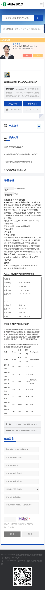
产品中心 (24, 29)
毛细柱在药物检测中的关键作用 (18, 162)
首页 (16, 29)
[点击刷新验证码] (23, 519)
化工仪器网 (31, 561)
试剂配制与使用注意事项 (15, 170)
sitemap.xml (11, 561)
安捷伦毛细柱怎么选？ (14, 147)
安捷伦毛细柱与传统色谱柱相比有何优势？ (22, 154)
